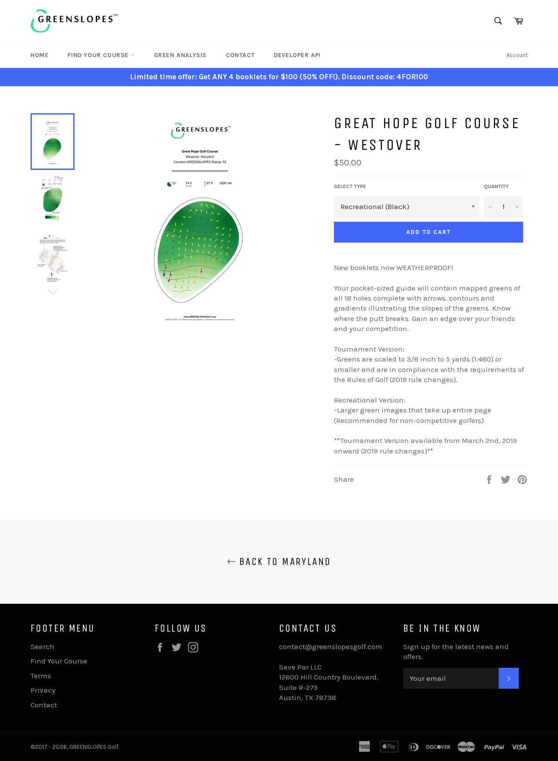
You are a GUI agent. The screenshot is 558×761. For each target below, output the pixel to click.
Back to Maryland (283, 561)
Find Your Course (99, 55)
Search (42, 646)
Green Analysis (180, 55)
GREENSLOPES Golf (94, 747)
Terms (41, 675)
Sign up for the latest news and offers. (456, 651)
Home (39, 55)
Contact (240, 55)
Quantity (496, 186)
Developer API (297, 55)
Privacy (43, 690)
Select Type (350, 186)
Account (517, 55)
